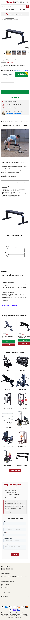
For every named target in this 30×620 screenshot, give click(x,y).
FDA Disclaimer (24, 614)
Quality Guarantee (23, 612)
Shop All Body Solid (15, 470)
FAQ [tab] (21, 121)
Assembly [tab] (17, 121)
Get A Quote (15, 97)
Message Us (17, 113)
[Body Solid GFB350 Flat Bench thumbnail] (9, 52)
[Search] (27, 6)
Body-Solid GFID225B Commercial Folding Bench (7, 338)
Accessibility (26, 615)
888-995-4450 (9, 113)
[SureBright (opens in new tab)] (27, 70)
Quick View (8, 341)
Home (2, 18)
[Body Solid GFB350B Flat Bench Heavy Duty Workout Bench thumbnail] (3, 52)
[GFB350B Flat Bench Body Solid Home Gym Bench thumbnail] (14, 52)
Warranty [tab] (26, 121)
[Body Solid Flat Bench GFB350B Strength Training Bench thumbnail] (19, 52)
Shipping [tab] (11, 121)
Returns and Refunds (6, 614)
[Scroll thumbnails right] (28, 52)
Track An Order (4, 612)
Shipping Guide (13, 612)
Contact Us (18, 615)
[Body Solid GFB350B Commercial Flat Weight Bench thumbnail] (24, 52)
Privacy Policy (15, 614)
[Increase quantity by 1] (13, 87)
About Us (12, 615)
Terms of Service (5, 615)
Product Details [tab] (4, 121)
